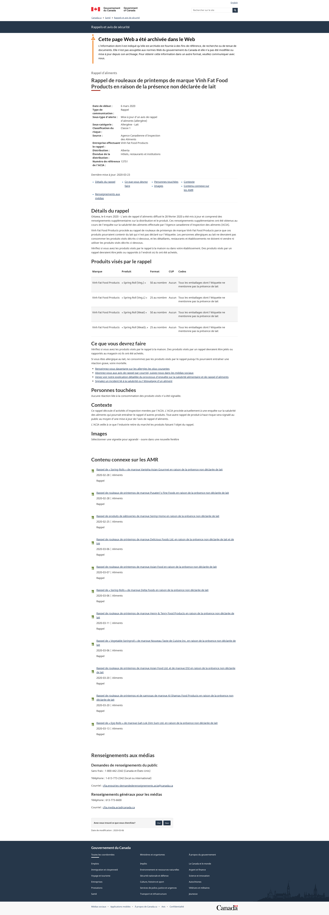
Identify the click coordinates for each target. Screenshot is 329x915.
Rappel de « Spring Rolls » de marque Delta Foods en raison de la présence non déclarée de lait (152, 590)
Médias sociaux (98, 906)
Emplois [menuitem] (95, 863)
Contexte (189, 181)
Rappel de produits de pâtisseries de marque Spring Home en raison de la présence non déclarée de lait (157, 516)
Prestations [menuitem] (96, 887)
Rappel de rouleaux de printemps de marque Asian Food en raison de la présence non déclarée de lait (156, 566)
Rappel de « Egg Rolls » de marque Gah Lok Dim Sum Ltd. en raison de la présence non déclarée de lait (157, 723)
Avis (163, 906)
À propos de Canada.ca (146, 906)
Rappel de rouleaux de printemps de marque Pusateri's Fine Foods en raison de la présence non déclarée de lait (162, 492)
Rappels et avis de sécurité (127, 17)
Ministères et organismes (152, 854)
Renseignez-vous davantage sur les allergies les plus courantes (132, 368)
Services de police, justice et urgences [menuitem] (158, 887)
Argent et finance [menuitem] (197, 869)
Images (158, 186)
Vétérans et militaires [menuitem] (199, 887)
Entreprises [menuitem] (96, 881)
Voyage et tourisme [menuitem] (100, 875)
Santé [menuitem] (94, 893)
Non (167, 823)
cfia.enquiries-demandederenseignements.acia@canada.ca (138, 785)
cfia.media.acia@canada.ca (119, 807)
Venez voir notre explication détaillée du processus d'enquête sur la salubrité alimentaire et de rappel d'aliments (162, 377)
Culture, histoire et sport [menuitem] (152, 881)
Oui (159, 823)
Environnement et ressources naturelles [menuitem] (159, 869)
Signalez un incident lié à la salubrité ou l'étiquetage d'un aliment (133, 381)
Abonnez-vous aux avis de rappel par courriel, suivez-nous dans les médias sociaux (144, 373)
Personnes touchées (166, 181)
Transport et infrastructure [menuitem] (153, 893)
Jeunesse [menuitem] (193, 893)
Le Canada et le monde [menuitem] (200, 863)
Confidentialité (177, 906)
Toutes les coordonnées (103, 854)
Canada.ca (97, 17)
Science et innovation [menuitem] (199, 875)
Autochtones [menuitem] (195, 881)
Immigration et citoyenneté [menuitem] (104, 869)
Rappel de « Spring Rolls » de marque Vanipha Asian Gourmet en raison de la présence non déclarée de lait (159, 469)
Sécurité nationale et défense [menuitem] (154, 875)
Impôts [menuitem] (143, 863)
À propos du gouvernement (202, 854)
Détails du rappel (105, 181)
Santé (108, 17)
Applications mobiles (120, 906)
